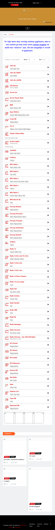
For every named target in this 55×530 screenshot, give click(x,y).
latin (16, 129)
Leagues (7, 481)
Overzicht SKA (39, 525)
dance (11, 153)
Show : (26, 59)
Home (5, 34)
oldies (16, 252)
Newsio (11, 527)
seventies (17, 259)
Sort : (40, 59)
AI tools (32, 456)
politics (16, 108)
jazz (15, 394)
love (11, 285)
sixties (22, 259)
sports (15, 167)
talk (20, 108)
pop (18, 68)
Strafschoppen (34, 506)
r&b (16, 115)
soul (28, 115)
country (12, 299)
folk (11, 68)
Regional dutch (22, 115)
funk (11, 394)
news (15, 68)
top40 (26, 181)
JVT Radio (11, 34)
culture (12, 115)
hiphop (12, 129)
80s (11, 266)
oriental (20, 129)
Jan (7, 462)
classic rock (13, 101)
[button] (50, 524)
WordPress (23, 525)
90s (11, 306)
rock (19, 101)
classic (12, 188)
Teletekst (46, 524)
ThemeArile (17, 527)
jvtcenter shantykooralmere (14, 459)
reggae (28, 129)
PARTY (15, 76)
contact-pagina (39, 44)
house (16, 181)
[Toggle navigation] (28, 28)
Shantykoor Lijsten (32, 525)
